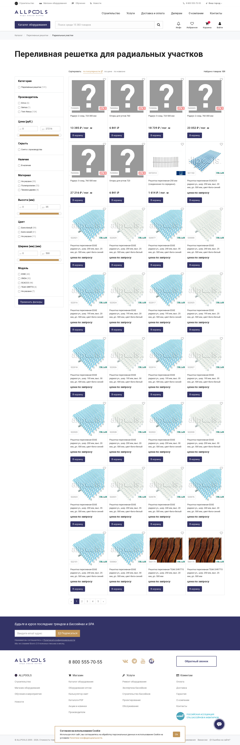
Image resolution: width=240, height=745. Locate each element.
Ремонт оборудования (134, 681)
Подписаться (69, 633)
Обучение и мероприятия (28, 694)
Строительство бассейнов (136, 694)
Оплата (180, 681)
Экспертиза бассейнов (134, 688)
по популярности (92, 71)
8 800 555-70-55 (85, 662)
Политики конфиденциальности (86, 738)
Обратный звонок (196, 661)
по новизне (119, 71)
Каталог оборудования (81, 681)
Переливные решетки (37, 35)
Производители (77, 712)
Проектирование (131, 700)
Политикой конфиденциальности (59, 640)
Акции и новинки (78, 706)
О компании (182, 700)
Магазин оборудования (27, 688)
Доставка (181, 688)
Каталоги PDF (76, 700)
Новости (19, 701)
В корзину (77, 135)
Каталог (32, 24)
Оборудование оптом (80, 688)
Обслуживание (130, 706)
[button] (178, 25)
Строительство (23, 681)
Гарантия (181, 694)
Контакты (181, 706)
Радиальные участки (62, 35)
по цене (108, 71)
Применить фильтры (31, 302)
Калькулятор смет (78, 694)
